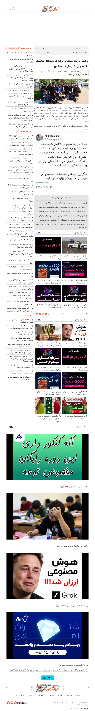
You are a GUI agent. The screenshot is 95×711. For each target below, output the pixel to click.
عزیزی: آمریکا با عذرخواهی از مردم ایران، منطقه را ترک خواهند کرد (21, 206)
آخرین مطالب (25, 131)
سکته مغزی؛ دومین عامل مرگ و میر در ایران (20, 261)
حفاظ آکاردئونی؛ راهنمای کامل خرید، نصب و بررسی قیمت (20, 321)
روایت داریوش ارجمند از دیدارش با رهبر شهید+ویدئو (21, 287)
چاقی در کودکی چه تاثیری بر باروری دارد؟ (21, 179)
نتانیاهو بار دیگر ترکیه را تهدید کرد (20, 240)
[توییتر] (12, 702)
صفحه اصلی (84, 49)
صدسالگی (68, 695)
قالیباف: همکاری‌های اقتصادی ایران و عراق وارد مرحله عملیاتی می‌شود (20, 219)
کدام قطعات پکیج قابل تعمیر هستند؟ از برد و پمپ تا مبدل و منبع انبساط (20, 327)
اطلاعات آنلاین (50, 8)
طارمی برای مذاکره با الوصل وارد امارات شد (20, 274)
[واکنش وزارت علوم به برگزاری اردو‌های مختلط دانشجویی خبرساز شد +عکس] (61, 91)
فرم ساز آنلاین (69, 670)
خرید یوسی (48, 670)
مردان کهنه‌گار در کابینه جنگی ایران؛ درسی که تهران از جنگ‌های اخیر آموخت (62, 211)
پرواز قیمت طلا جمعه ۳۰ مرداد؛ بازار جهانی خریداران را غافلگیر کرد (21, 125)
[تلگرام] (8, 702)
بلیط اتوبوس (13, 670)
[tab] (26, 48)
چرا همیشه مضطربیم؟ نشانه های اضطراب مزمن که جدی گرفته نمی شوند (20, 351)
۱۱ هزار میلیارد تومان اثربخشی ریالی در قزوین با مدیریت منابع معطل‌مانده (20, 281)
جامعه (77, 49)
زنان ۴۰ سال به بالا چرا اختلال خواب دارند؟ (21, 199)
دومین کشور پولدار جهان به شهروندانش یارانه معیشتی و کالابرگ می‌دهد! (62, 220)
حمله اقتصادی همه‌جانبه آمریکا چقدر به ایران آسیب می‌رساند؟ (20, 153)
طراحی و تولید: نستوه (77, 709)
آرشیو (22, 695)
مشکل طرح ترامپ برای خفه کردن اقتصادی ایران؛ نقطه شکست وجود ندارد (62, 207)
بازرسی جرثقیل (79, 670)
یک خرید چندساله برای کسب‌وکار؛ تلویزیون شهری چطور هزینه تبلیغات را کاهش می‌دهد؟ (21, 358)
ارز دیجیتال (22, 670)
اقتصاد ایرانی (39, 670)
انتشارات (30, 695)
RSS (16, 695)
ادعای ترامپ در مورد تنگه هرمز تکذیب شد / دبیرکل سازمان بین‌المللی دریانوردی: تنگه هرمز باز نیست (20, 118)
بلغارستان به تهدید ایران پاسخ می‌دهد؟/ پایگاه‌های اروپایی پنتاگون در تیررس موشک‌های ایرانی (21, 68)
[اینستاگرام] (15, 702)
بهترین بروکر (30, 670)
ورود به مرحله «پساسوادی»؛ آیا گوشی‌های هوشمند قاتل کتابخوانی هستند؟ (62, 203)
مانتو (86, 670)
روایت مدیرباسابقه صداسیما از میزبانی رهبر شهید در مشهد (20, 212)
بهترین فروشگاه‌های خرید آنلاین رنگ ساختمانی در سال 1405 (20, 333)
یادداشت (40, 695)
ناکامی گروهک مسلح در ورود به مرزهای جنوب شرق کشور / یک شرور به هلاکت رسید (20, 309)
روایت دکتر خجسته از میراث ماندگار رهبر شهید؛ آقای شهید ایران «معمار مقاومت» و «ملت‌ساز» (21, 295)
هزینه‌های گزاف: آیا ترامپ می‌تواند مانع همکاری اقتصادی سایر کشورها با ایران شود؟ (19, 160)
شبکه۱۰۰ (77, 695)
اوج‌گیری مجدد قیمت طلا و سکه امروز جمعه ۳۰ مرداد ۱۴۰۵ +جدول (20, 103)
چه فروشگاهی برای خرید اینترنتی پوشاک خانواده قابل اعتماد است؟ (21, 372)
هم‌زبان (59, 695)
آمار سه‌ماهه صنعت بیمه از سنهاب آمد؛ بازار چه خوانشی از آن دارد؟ (20, 366)
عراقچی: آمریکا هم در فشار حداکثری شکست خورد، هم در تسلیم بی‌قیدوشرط (20, 226)
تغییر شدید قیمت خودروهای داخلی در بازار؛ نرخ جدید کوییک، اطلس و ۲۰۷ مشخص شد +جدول (20, 77)
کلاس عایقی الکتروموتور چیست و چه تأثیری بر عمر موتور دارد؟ (20, 345)
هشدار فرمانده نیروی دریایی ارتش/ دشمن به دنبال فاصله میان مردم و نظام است (20, 253)
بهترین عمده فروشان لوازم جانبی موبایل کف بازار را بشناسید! (21, 339)
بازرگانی (27, 315)
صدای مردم (50, 695)
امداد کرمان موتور (58, 670)
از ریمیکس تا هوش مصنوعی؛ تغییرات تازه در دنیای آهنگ (20, 378)
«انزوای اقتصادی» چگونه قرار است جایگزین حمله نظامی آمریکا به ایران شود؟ (61, 216)
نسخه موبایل (47, 677)
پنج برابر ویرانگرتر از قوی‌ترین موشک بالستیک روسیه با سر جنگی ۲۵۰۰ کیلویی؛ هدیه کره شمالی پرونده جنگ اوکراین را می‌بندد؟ (20, 94)
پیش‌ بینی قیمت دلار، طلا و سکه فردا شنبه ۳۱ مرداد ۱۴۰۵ (20, 186)
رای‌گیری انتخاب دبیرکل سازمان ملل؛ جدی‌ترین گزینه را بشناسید (20, 85)
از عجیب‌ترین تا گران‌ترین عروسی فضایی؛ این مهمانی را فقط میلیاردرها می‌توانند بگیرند (21, 145)
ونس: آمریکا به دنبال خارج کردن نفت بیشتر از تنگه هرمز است (20, 268)
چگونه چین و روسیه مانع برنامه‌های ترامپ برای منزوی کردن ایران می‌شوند (21, 137)
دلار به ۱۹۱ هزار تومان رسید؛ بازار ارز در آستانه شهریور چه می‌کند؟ (21, 245)
